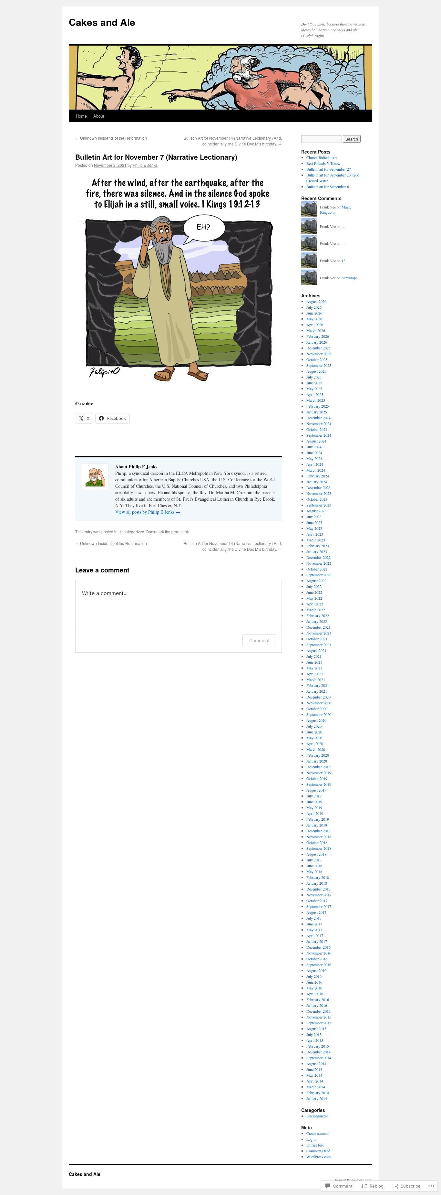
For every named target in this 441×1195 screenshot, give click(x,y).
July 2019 (314, 795)
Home (81, 116)
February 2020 (317, 755)
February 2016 (317, 999)
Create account (317, 1133)
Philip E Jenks (145, 165)
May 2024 (314, 458)
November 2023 (318, 493)
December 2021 (318, 627)
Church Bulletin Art (321, 157)
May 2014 (314, 1075)
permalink (180, 531)
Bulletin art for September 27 (328, 169)
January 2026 (316, 342)
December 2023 (318, 487)
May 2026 (314, 318)
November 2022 (318, 563)
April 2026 (314, 324)
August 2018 (316, 854)
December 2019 (318, 766)
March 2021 (315, 679)
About (98, 116)
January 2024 (316, 481)
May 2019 (314, 807)
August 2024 (316, 440)
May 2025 (314, 388)
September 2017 (318, 906)
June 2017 (314, 923)
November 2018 (318, 836)
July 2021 (314, 656)
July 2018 (314, 859)
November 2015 (318, 1016)
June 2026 (314, 312)
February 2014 (317, 1092)
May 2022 (314, 598)
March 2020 (315, 749)
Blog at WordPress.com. (353, 1179)
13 (343, 260)
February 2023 (317, 545)
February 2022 (317, 615)
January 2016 (316, 1005)
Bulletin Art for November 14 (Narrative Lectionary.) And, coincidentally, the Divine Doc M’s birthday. (233, 140)
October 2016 (316, 958)
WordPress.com (318, 1156)
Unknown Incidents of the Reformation (111, 138)
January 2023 (316, 551)
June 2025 (314, 382)
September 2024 (318, 435)
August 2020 (316, 720)
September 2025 (318, 365)
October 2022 (316, 568)
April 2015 (314, 1040)
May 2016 (314, 987)
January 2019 (316, 824)
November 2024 (318, 423)
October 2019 (316, 778)
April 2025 (314, 394)
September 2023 (318, 504)
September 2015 (318, 1022)
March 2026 (315, 330)
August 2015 (316, 1028)
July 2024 (314, 446)
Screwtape (349, 277)
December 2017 (318, 888)
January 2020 (316, 760)
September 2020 (318, 714)
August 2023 (316, 510)
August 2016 (316, 970)
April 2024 (314, 464)
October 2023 (316, 499)
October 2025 (316, 359)
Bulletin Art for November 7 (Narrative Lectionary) (156, 157)
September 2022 (318, 574)
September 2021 (318, 644)
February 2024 (317, 475)
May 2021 (314, 667)
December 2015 (318, 1011)
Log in (311, 1139)
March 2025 (315, 400)
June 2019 (314, 801)
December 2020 (318, 696)
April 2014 (314, 1080)
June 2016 (314, 982)
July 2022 (314, 586)
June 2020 (314, 731)
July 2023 (314, 516)
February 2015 (317, 1046)
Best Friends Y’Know (323, 163)
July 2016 (314, 976)
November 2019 (318, 772)
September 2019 (318, 784)
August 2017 (316, 912)
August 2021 (316, 650)
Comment (259, 640)
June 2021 (314, 662)
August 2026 (316, 301)
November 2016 (318, 952)
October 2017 (316, 900)
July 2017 (314, 918)
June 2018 (314, 865)
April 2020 (314, 743)
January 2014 (316, 1098)
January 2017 (316, 941)
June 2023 (314, 522)
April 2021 (314, 673)
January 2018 (316, 883)
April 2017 (314, 935)
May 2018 (314, 871)
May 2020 (314, 737)
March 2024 (315, 470)
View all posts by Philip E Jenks (147, 512)
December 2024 (318, 417)
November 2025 (318, 353)
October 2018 (316, 842)
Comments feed (318, 1150)
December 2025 (318, 347)
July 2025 (314, 376)
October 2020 (316, 708)
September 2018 (318, 848)
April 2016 (314, 993)
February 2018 (317, 877)
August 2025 (316, 371)
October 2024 (316, 429)
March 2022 (315, 609)
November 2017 (318, 894)
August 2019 (316, 790)
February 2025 (317, 406)
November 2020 (318, 702)
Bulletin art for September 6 (327, 186)
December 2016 (318, 947)
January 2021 (316, 691)
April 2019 (314, 813)
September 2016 (318, 964)
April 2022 (314, 603)
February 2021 (317, 685)
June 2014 (314, 1069)
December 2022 (318, 557)
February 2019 (317, 819)
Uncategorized (131, 531)
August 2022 (316, 580)
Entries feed (315, 1144)
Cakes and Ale (102, 22)
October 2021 (316, 638)
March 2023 (315, 539)
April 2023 (314, 534)
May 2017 (314, 929)
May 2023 (314, 528)
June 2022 (314, 592)
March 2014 (315, 1086)
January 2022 (316, 621)
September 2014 (318, 1057)
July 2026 (314, 307)
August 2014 (316, 1063)
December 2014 (318, 1051)
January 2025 (316, 411)
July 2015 (314, 1034)
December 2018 (318, 830)
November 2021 (318, 632)
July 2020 (314, 726)
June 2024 (314, 452)
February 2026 (317, 336)
